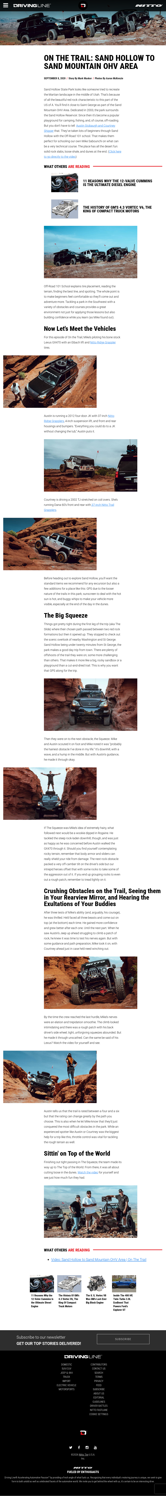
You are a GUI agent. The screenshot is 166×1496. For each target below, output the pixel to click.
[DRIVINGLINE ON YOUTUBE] (95, 1447)
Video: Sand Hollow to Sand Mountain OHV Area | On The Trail (98, 1259)
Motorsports (66, 1389)
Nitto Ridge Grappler (103, 342)
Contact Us (98, 1368)
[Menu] (5, 5)
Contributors (99, 1364)
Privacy (98, 1381)
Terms (98, 1376)
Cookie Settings (98, 1414)
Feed (98, 1385)
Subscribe (123, 1339)
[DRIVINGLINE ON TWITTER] (70, 1447)
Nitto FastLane (99, 1410)
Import (66, 1381)
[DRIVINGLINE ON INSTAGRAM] (87, 1447)
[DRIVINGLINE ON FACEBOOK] (79, 1447)
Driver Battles (98, 1405)
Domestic (66, 1364)
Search (99, 1372)
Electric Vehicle (66, 1385)
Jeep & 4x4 (66, 1372)
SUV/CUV (66, 1368)
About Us (99, 1393)
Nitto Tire (83, 1454)
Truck (66, 1376)
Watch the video (88, 1172)
